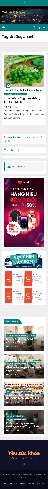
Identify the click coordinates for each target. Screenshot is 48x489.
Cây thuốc (8, 94)
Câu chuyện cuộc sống (15, 416)
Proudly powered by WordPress (14, 474)
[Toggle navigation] (44, 28)
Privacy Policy (13, 483)
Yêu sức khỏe (13, 12)
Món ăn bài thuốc (20, 94)
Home (4, 483)
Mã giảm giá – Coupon (36, 483)
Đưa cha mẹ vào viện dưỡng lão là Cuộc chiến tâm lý (23, 426)
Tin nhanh (31, 335)
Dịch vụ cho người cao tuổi (16, 335)
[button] (35, 27)
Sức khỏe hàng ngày (23, 391)
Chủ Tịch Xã (11, 107)
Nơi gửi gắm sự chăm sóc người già (21, 341)
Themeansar (23, 477)
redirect (23, 483)
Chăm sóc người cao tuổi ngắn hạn (23, 368)
